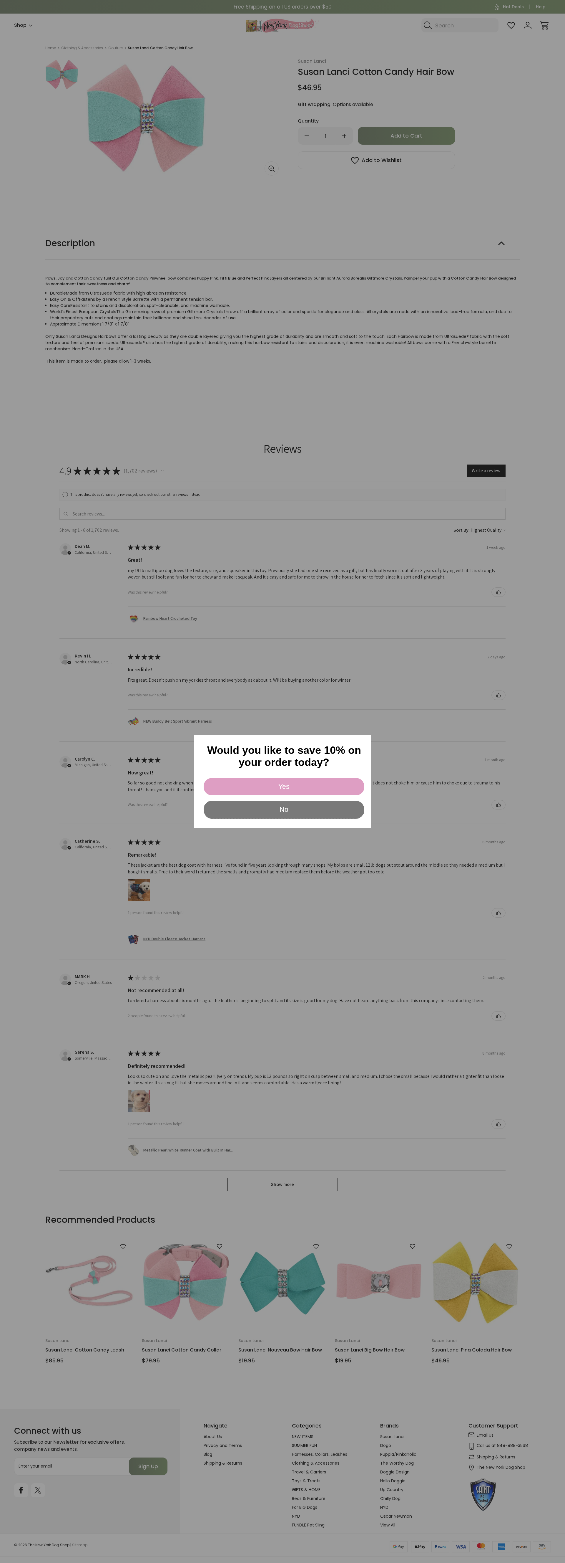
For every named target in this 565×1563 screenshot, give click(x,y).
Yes (284, 786)
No (284, 809)
